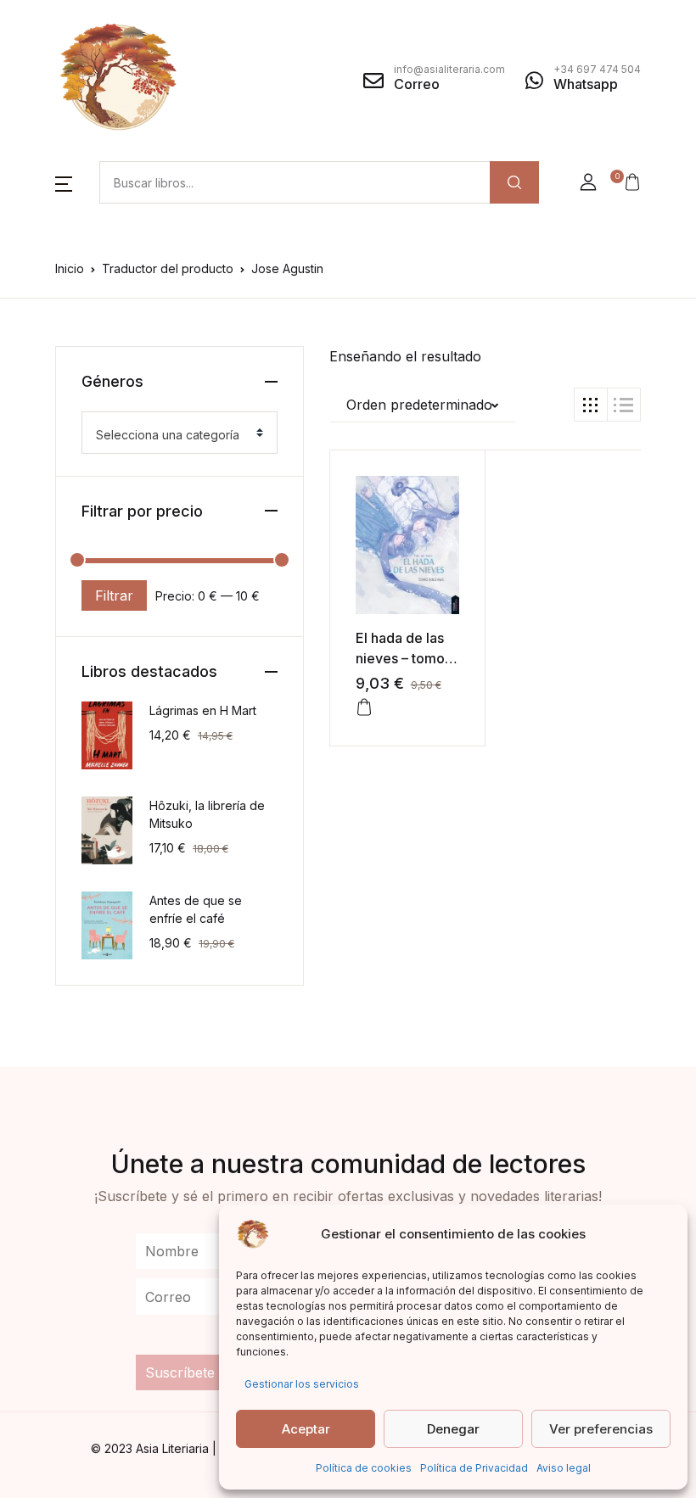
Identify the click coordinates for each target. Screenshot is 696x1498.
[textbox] (173, 435)
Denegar (453, 1429)
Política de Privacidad (474, 1468)
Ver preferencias (601, 1429)
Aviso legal (563, 1468)
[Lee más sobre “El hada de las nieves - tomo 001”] (364, 707)
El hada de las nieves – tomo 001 (400, 658)
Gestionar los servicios (301, 1384)
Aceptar (306, 1429)
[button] (63, 182)
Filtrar (114, 595)
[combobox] (179, 432)
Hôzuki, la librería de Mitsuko (207, 814)
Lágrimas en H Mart (202, 710)
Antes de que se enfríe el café (195, 909)
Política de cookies (364, 1468)
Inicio (69, 268)
